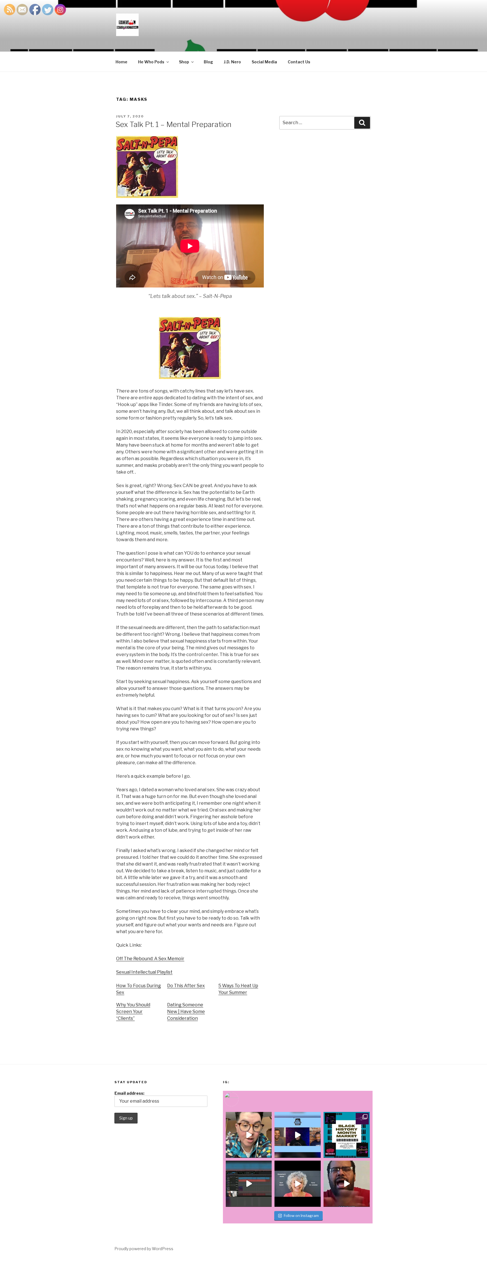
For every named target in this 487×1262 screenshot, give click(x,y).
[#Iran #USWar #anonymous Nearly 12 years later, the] (249, 1135)
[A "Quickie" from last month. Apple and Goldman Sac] (347, 1184)
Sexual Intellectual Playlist (144, 972)
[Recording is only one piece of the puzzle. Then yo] (249, 1184)
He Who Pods (151, 61)
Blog (208, 61)
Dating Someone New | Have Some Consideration (186, 1011)
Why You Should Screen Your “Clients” (133, 1011)
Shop (184, 61)
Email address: (129, 1093)
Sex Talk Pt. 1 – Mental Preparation (173, 124)
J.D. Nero (232, 61)
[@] (239, 1099)
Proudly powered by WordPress (143, 1248)
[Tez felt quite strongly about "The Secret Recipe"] (298, 1135)
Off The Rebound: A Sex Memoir (150, 958)
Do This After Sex (186, 985)
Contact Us (299, 61)
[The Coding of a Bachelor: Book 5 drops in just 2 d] (298, 1184)
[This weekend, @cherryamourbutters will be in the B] (347, 1135)
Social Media (264, 61)
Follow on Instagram (301, 1215)
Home (121, 61)
